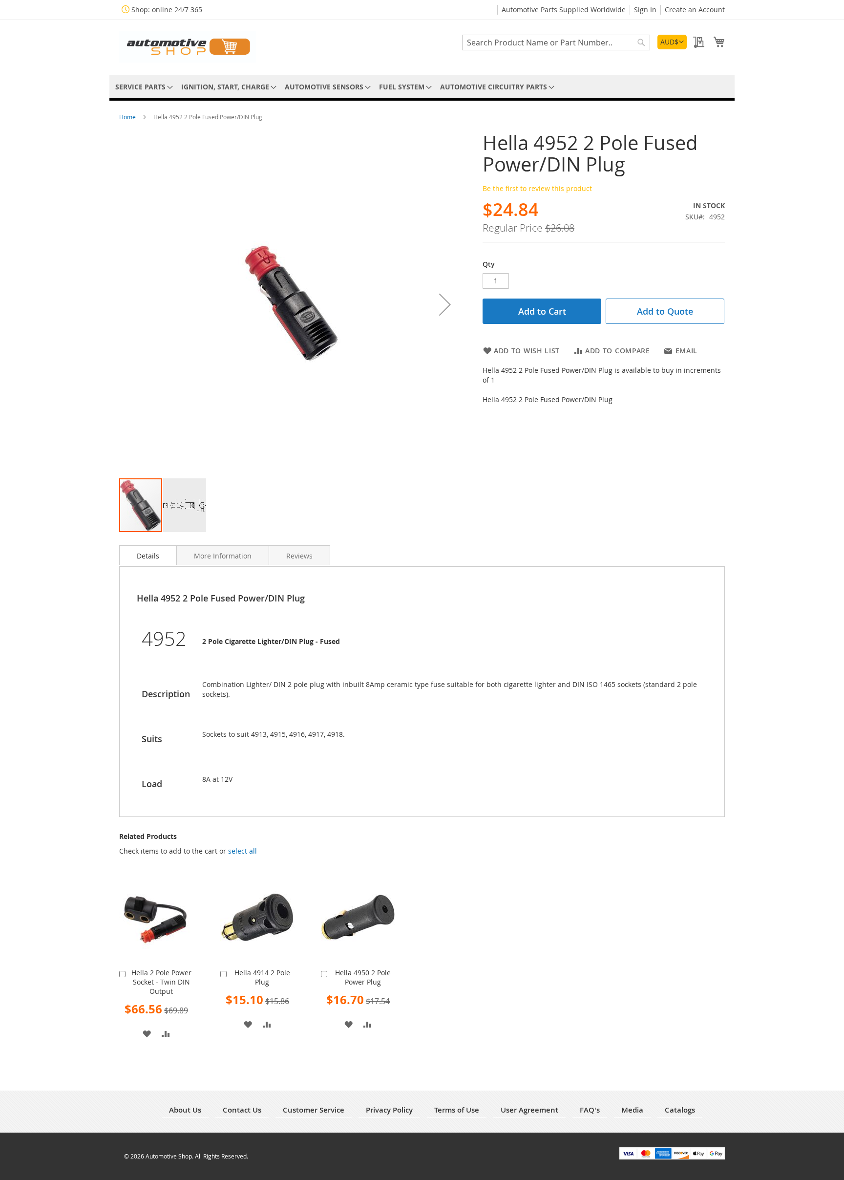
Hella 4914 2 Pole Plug (262, 977)
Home (128, 117)
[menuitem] (142, 86)
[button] (672, 42)
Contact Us (242, 1110)
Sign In (645, 9)
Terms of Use (456, 1110)
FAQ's (590, 1110)
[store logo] (187, 47)
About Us (185, 1110)
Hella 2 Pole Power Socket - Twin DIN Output (161, 982)
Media (632, 1110)
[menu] (422, 86)
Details (148, 555)
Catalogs (680, 1110)
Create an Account (695, 9)
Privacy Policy (389, 1110)
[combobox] (556, 42)
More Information (223, 555)
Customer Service (313, 1110)
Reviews (299, 555)
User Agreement (529, 1110)
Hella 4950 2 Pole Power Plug (363, 977)
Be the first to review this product (537, 188)
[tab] (148, 555)
